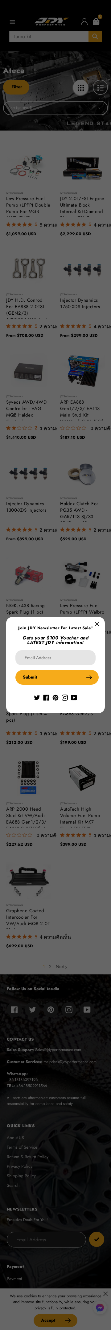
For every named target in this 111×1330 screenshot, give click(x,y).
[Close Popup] (97, 624)
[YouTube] (74, 697)
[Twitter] (37, 697)
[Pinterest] (55, 697)
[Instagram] (65, 697)
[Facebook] (46, 697)
